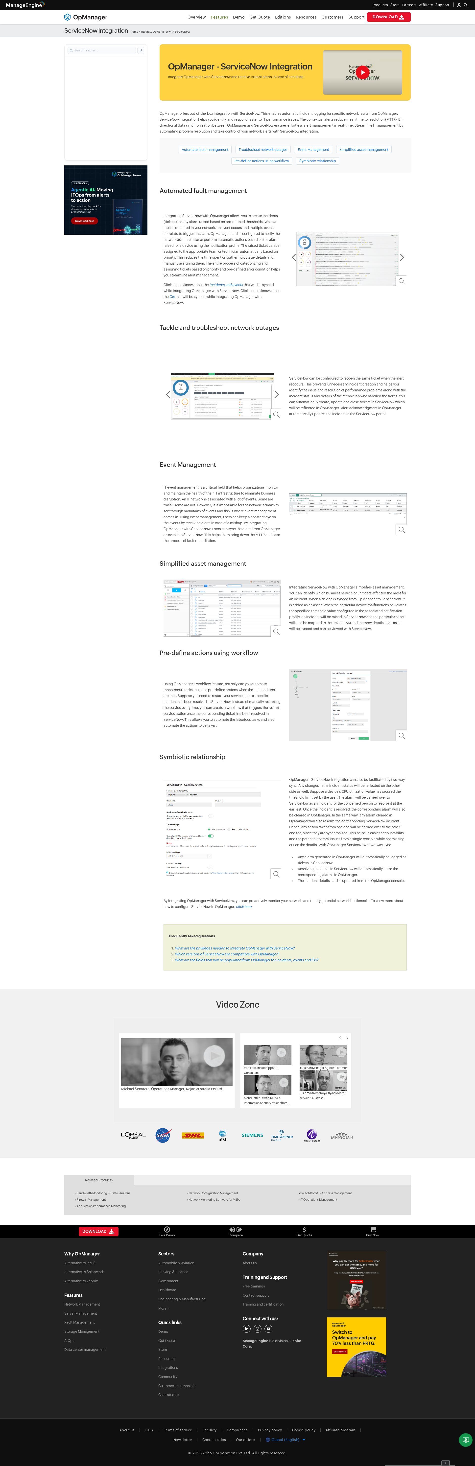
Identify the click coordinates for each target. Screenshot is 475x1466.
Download (385, 17)
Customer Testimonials (176, 1386)
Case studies (168, 1395)
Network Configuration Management (213, 1193)
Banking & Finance (173, 1272)
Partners (409, 5)
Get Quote (260, 17)
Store (395, 5)
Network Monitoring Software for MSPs (214, 1199)
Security (209, 1430)
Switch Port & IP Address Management (326, 1193)
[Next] (347, 1037)
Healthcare (167, 1290)
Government (168, 1281)
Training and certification (263, 1304)
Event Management (313, 150)
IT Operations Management (318, 1199)
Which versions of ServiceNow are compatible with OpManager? (227, 954)
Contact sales (214, 1440)
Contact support (256, 1295)
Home (134, 31)
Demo (239, 17)
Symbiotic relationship (317, 161)
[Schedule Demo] (466, 1440)
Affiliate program (341, 1430)
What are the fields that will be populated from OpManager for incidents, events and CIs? (246, 960)
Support (357, 17)
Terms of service (178, 1430)
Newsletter (182, 1440)
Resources (306, 17)
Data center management (85, 1350)
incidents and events (227, 285)
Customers (333, 17)
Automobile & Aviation (176, 1263)
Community (167, 1377)
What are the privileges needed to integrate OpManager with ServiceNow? (235, 948)
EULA (149, 1430)
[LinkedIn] (247, 1329)
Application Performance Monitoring (101, 1206)
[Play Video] (177, 1062)
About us (250, 1263)
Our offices (245, 1440)
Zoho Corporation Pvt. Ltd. (227, 1453)
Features (219, 17)
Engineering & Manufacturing (182, 1299)
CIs (172, 297)
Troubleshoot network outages (263, 150)
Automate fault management (205, 150)
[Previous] (340, 1037)
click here (244, 907)
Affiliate (426, 5)
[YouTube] (268, 1329)
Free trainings (254, 1286)
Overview (197, 17)
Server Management (80, 1313)
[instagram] (257, 1329)
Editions (283, 17)
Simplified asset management (363, 150)
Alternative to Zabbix (81, 1281)
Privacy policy (270, 1430)
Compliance (237, 1430)
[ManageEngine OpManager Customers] (237, 1135)
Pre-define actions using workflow (262, 161)
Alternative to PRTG (79, 1263)
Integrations (168, 1368)
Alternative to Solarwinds (84, 1272)
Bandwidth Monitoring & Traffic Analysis (103, 1193)
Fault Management (79, 1322)
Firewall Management (91, 1199)
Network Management (82, 1304)
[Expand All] (140, 50)
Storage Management (81, 1331)
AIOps (69, 1341)
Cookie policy (304, 1430)
